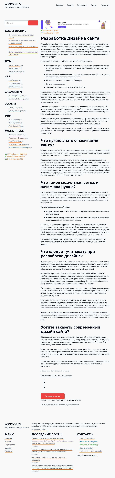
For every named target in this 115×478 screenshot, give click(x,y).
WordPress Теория (16, 135)
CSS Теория (13, 80)
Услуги (70, 5)
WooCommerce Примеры (19, 147)
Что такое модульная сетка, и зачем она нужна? (23, 41)
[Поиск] (33, 22)
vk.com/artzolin (86, 448)
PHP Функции (14, 122)
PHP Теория (14, 119)
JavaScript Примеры (17, 99)
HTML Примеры (15, 71)
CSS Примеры (14, 87)
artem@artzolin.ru (40, 429)
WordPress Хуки (15, 141)
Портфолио (82, 5)
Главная (59, 5)
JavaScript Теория (16, 95)
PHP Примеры (15, 126)
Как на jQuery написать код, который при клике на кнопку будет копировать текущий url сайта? (52, 466)
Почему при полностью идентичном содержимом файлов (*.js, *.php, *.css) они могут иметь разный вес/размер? (52, 441)
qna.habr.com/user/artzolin (91, 451)
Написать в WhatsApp (89, 444)
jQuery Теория (15, 107)
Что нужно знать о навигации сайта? (21, 36)
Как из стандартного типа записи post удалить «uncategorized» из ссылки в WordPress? (52, 450)
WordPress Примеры (17, 144)
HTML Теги (13, 68)
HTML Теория (14, 65)
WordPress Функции (17, 138)
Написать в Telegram (88, 441)
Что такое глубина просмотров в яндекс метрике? (49, 458)
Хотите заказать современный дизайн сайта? (23, 53)
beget (95, 455)
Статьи (94, 5)
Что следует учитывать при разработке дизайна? (23, 47)
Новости (104, 5)
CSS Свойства (14, 83)
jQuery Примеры (16, 110)
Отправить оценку (53, 396)
